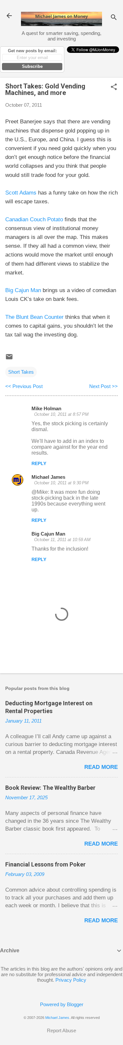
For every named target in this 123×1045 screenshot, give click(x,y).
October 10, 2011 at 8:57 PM (61, 414)
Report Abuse (61, 1030)
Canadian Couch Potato (34, 219)
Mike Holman (46, 408)
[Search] (114, 18)
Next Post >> (103, 386)
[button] (114, 87)
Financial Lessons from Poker (45, 864)
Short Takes (21, 372)
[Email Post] (9, 359)
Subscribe (32, 66)
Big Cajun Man (23, 290)
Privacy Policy (70, 980)
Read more (101, 767)
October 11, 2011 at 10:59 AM (62, 539)
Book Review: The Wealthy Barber (50, 787)
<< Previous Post (24, 386)
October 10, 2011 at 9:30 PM (61, 482)
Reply (38, 463)
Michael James (48, 477)
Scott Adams (20, 193)
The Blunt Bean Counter (34, 317)
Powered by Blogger (61, 1004)
